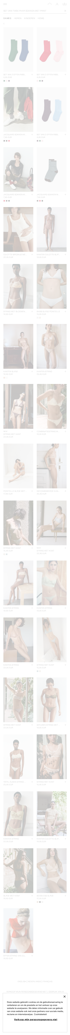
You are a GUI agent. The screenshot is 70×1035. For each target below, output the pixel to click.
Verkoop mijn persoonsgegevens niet (35, 1019)
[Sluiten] (65, 997)
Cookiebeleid (40, 1014)
